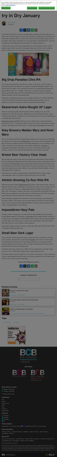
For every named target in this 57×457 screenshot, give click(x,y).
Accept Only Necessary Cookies (46, 8)
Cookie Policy (12, 5)
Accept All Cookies (32, 8)
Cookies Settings (6, 8)
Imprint (7, 5)
